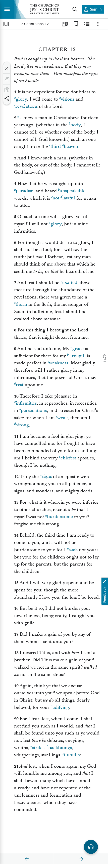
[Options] (98, 23)
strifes (38, 748)
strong (22, 425)
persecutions (34, 410)
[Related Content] (87, 23)
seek (73, 550)
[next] (81, 859)
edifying (60, 707)
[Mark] (7, 79)
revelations (26, 106)
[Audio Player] (91, 847)
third (55, 147)
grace (78, 348)
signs (47, 476)
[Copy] (7, 90)
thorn (21, 304)
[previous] (27, 859)
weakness (58, 363)
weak (62, 418)
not (55, 198)
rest (19, 385)
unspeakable (72, 191)
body (75, 125)
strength (77, 356)
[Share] (7, 98)
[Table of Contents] (6, 24)
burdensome (60, 517)
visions (67, 99)
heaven (71, 147)
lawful (68, 198)
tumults (72, 755)
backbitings (60, 748)
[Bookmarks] (76, 23)
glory (21, 99)
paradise (24, 191)
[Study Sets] (65, 23)
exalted (69, 283)
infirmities (26, 403)
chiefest (68, 458)
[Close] (7, 68)
